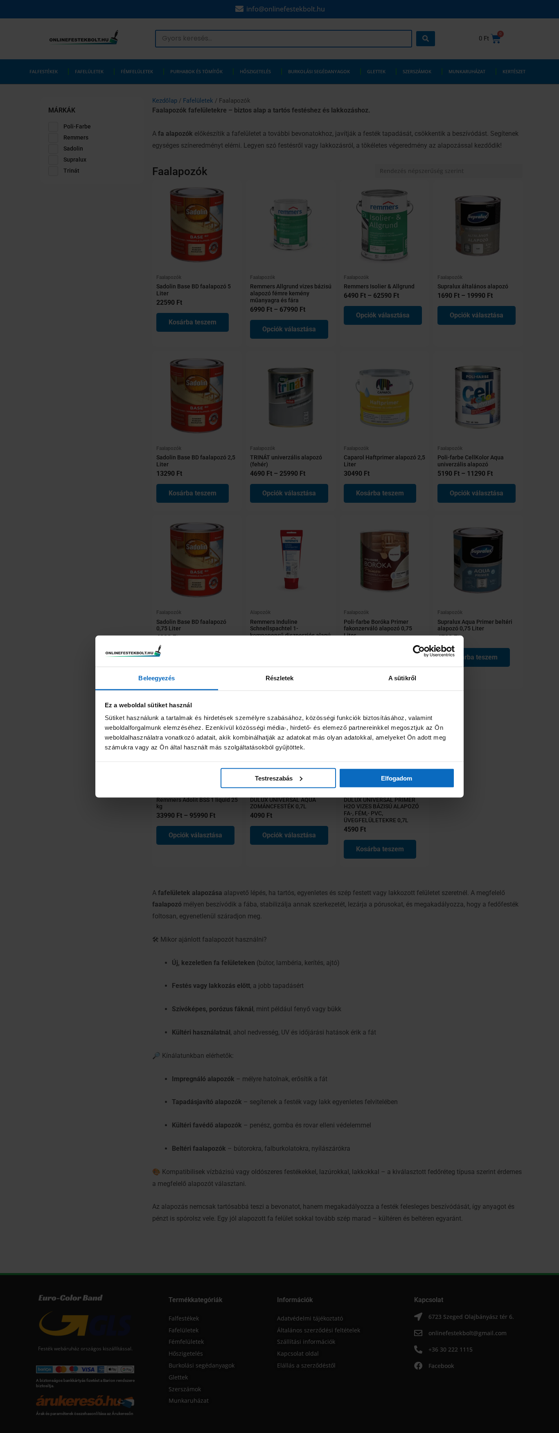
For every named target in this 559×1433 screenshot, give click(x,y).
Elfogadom (396, 777)
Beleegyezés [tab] (156, 678)
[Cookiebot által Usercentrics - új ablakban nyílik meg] (419, 651)
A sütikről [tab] (402, 678)
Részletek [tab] (280, 678)
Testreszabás (274, 777)
